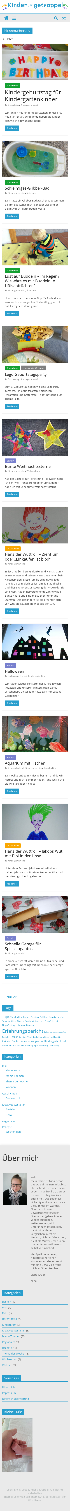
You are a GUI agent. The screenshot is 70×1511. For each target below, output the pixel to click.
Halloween (14, 671)
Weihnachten (33, 471)
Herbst (23, 675)
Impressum (9, 1393)
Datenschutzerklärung (15, 1398)
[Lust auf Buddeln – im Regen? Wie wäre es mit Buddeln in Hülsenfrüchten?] (35, 231)
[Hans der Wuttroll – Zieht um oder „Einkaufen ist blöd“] (35, 509)
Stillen (13, 1021)
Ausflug (62, 1032)
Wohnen (11, 1087)
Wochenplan (13, 1131)
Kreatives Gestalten (13, 1104)
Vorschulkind (50, 767)
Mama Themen (15, 1076)
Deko (9, 1115)
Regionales (8, 1121)
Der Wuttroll (13, 548)
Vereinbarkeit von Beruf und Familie (44, 1037)
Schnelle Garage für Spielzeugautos (23, 946)
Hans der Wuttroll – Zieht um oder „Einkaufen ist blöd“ (32, 556)
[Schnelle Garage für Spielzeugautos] (35, 899)
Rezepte (7, 1127)
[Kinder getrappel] (6, 18)
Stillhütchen (14, 1045)
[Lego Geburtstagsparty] (35, 328)
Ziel (23, 1045)
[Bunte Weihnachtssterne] (35, 421)
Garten (5, 1045)
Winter (24, 1041)
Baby (45, 1045)
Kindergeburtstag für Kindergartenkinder (33, 95)
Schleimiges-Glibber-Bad (27, 188)
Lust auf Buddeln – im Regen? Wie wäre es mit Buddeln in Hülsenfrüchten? (32, 280)
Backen (16, 1041)
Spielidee (31, 192)
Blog (4, 1065)
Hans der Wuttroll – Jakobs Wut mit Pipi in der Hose (33, 853)
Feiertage (35, 1017)
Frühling (44, 1017)
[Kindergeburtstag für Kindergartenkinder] (35, 46)
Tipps (6, 1017)
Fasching (29, 1045)
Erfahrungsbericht (22, 1031)
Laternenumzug (51, 1032)
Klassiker (22, 1037)
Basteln (10, 460)
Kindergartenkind (29, 104)
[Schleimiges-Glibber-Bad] (35, 143)
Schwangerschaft (36, 1041)
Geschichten (9, 1093)
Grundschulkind (16, 767)
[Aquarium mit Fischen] (35, 718)
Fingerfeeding (8, 1025)
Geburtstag (13, 104)
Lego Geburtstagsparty (26, 374)
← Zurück (9, 997)
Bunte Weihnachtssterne (28, 466)
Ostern (20, 1021)
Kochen (26, 1017)
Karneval (30, 1025)
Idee (58, 1021)
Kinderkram (12, 85)
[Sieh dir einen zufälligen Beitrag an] (64, 18)
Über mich (8, 1387)
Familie (28, 1021)
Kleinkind (6, 1041)
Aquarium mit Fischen (25, 763)
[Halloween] (35, 626)
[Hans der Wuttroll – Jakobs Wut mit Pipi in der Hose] (35, 806)
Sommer (6, 1021)
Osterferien (50, 1021)
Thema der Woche (17, 1081)
